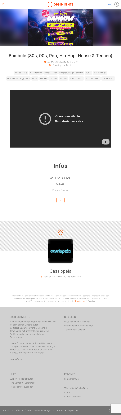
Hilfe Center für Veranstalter (23, 382)
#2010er (63, 78)
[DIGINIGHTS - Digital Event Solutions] (60, 4)
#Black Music (108, 78)
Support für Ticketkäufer (21, 378)
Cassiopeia (60, 271)
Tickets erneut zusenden (21, 386)
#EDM (34, 78)
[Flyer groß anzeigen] (60, 27)
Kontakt (7, 410)
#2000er (53, 78)
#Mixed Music (21, 73)
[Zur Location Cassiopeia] (60, 251)
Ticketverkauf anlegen (74, 329)
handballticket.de (72, 396)
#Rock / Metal (50, 73)
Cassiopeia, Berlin (62, 65)
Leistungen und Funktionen (77, 321)
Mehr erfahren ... (18, 359)
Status (60, 410)
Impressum (73, 410)
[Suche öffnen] (3, 4)
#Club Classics (76, 78)
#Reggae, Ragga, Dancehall (71, 73)
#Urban (43, 78)
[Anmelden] (116, 4)
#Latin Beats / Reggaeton (18, 78)
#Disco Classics (93, 78)
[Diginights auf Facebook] (109, 410)
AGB (17, 410)
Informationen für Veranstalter (78, 325)
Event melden (80, 301)
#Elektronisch (36, 73)
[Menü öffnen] (110, 4)
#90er (88, 73)
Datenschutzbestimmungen (38, 410)
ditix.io (67, 392)
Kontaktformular (71, 378)
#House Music (100, 73)
